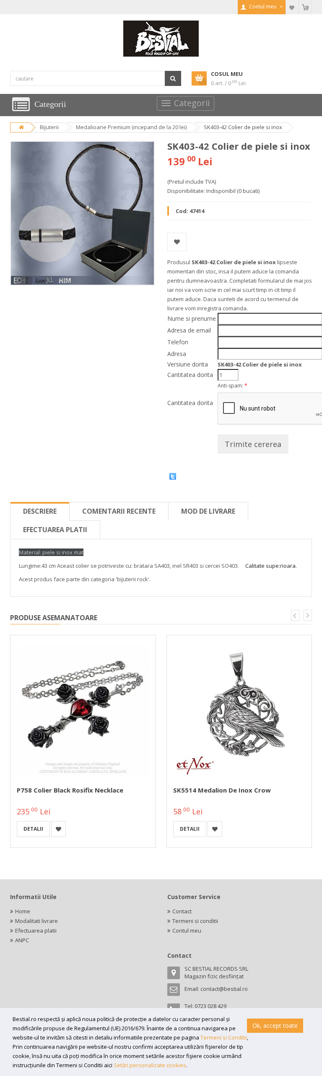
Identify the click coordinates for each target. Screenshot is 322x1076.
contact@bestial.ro (224, 989)
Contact (182, 911)
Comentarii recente (119, 511)
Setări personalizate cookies (150, 1065)
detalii (33, 828)
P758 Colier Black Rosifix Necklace (70, 790)
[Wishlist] (292, 7)
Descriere (40, 511)
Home (22, 911)
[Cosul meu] (305, 7)
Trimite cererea (253, 444)
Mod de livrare (208, 511)
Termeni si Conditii (223, 1037)
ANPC (22, 940)
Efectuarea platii (55, 529)
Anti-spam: (232, 385)
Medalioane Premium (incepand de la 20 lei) (131, 127)
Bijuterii (49, 127)
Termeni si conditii (195, 921)
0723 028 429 (210, 1006)
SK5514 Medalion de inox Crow (222, 790)
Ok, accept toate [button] (275, 1025)
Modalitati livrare (36, 921)
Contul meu (186, 930)
